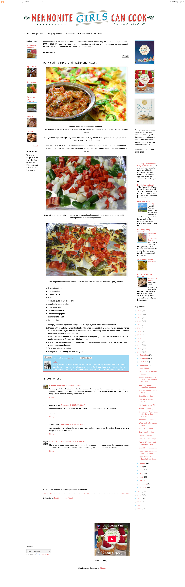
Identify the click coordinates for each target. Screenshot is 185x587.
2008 (139, 509)
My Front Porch (144, 202)
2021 (139, 328)
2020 (139, 331)
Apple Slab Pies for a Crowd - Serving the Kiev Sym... (148, 379)
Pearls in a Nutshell (145, 185)
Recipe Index (38, 34)
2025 (139, 314)
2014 (139, 352)
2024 (139, 318)
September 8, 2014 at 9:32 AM (73, 405)
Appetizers (31, 67)
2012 (139, 495)
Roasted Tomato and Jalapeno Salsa (147, 443)
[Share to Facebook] (88, 358)
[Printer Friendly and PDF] (48, 357)
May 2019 (151, 261)
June (142, 470)
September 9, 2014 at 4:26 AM (73, 424)
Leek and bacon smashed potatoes (147, 386)
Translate (45, 554)
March (142, 480)
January (143, 487)
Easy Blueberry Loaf (145, 166)
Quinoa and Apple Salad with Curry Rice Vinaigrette (148, 414)
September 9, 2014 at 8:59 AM (73, 442)
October (143, 362)
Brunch (30, 132)
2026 (139, 311)
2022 (139, 325)
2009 (139, 505)
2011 (139, 498)
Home (27, 34)
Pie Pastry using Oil (147, 405)
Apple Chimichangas (147, 368)
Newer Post (48, 494)
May (141, 473)
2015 (139, 349)
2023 (139, 321)
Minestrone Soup (146, 428)
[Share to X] (85, 358)
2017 (139, 342)
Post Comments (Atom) (63, 498)
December (144, 355)
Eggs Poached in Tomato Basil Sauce (148, 458)
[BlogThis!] (83, 358)
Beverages (31, 82)
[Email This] (81, 358)
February (151, 204)
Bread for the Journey (147, 396)
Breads (30, 116)
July (141, 467)
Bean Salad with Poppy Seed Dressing (148, 452)
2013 (139, 491)
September (144, 365)
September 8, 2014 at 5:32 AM (69, 385)
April (142, 477)
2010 (139, 502)
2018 (139, 338)
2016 (139, 345)
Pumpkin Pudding (146, 408)
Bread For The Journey (148, 448)
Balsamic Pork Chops (147, 439)
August (143, 463)
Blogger (103, 568)
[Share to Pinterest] (90, 358)
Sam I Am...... (54, 442)
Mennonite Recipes (31, 47)
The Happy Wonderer (146, 164)
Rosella (52, 385)
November (144, 358)
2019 (139, 335)
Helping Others (55, 34)
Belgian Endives (145, 435)
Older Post (124, 494)
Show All (35, 146)
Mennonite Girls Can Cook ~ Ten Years (84, 34)
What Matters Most (145, 259)
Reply (51, 397)
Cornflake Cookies (146, 432)
